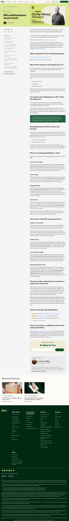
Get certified (28, 418)
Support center (43, 424)
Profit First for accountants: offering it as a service (11, 398)
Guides (27, 420)
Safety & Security (58, 427)
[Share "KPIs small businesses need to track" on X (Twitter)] (4, 32)
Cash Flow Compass (44, 447)
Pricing (32, 1)
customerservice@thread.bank (7, 496)
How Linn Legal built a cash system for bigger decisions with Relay (33, 398)
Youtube (43, 318)
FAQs (42, 420)
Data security (28, 424)
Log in (48, 1)
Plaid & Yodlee (14, 439)
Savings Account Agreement (17, 460)
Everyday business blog (45, 414)
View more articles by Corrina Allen (39, 371)
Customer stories (58, 416)
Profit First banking (15, 418)
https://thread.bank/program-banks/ (52, 494)
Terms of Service (15, 454)
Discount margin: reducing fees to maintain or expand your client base (11, 60)
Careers (56, 418)
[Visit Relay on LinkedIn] (9, 471)
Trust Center (57, 424)
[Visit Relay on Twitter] (11, 471)
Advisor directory (44, 416)
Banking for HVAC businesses (46, 440)
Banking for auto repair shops (46, 435)
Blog (4, 6)
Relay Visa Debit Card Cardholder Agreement (14, 499)
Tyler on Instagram (41, 320)
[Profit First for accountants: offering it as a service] (12, 388)
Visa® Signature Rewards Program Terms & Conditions (18, 508)
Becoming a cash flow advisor (31, 428)
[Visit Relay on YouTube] (2, 471)
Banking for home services (45, 431)
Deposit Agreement (15, 458)
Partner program (29, 416)
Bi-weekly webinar (44, 422)
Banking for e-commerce (45, 429)
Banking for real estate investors (47, 427)
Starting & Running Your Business (12, 6)
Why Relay (57, 422)
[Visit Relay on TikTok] (14, 471)
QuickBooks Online (15, 435)
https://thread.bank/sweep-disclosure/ (27, 494)
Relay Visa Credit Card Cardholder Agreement (14, 503)
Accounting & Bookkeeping (9, 73)
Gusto (13, 437)
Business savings (15, 416)
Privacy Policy (14, 456)
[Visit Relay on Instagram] (4, 471)
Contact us (57, 420)
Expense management (16, 422)
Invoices (13, 424)
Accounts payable (15, 420)
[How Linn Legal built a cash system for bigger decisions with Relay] (34, 388)
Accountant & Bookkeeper (7, 395)
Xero (13, 433)
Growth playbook (29, 426)
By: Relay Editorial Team (7, 401)
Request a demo (55, 1)
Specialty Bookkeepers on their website (50, 313)
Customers (27, 1)
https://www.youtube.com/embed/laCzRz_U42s (40, 57)
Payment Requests (15, 427)
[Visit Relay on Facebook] (7, 471)
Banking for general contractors (46, 442)
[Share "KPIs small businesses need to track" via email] (12, 32)
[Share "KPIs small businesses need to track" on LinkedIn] (8, 32)
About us (56, 414)
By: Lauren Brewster (28, 401)
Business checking (15, 414)
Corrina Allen (11, 23)
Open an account (64, 1)
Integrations (14, 431)
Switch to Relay (43, 445)
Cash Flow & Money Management (31, 395)
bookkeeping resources (43, 315)
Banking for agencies (44, 433)
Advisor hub (43, 418)
